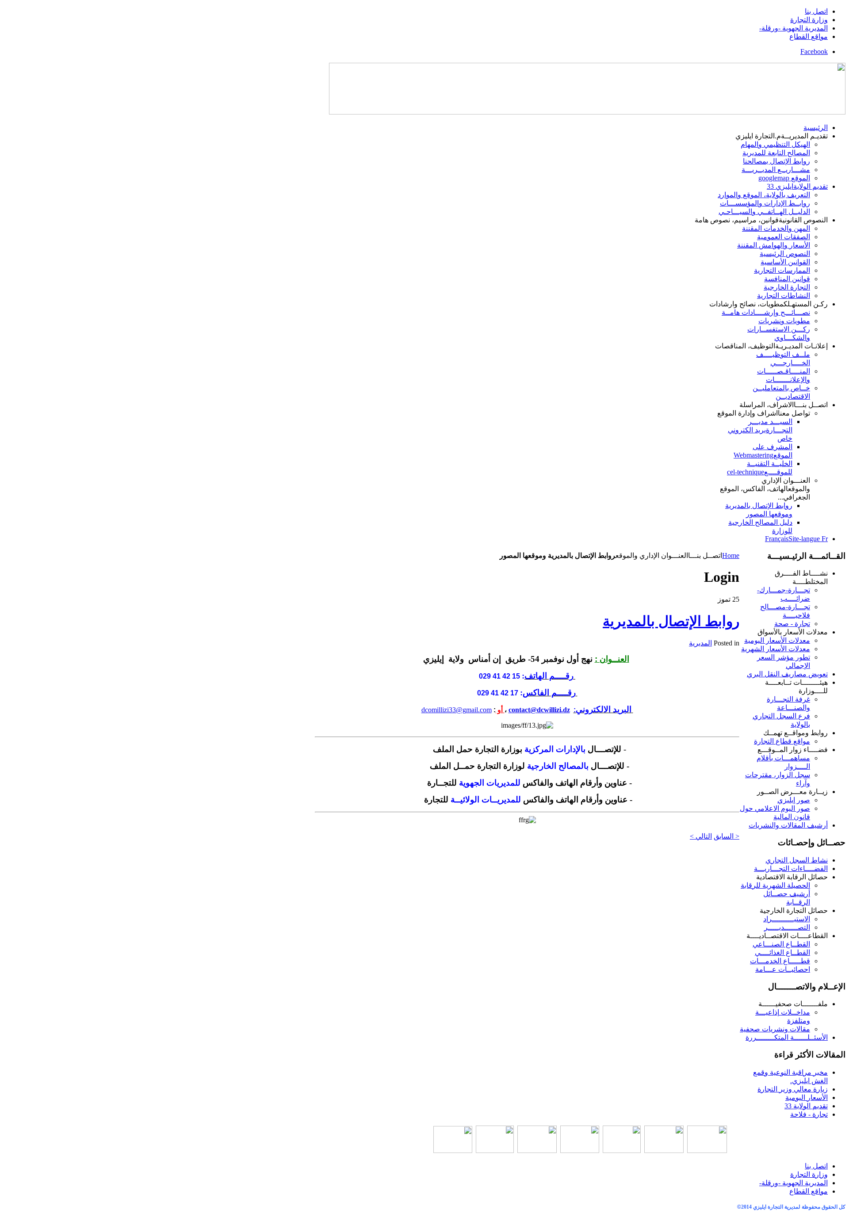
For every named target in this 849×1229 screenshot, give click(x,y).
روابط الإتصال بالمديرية (671, 621)
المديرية (700, 643)
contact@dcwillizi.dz (539, 710)
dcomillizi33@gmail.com (456, 710)
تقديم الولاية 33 (806, 1106)
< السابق (726, 836)
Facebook (814, 51)
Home (730, 555)
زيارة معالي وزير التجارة (792, 1089)
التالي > (701, 836)
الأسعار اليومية (806, 1097)
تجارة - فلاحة (809, 1114)
